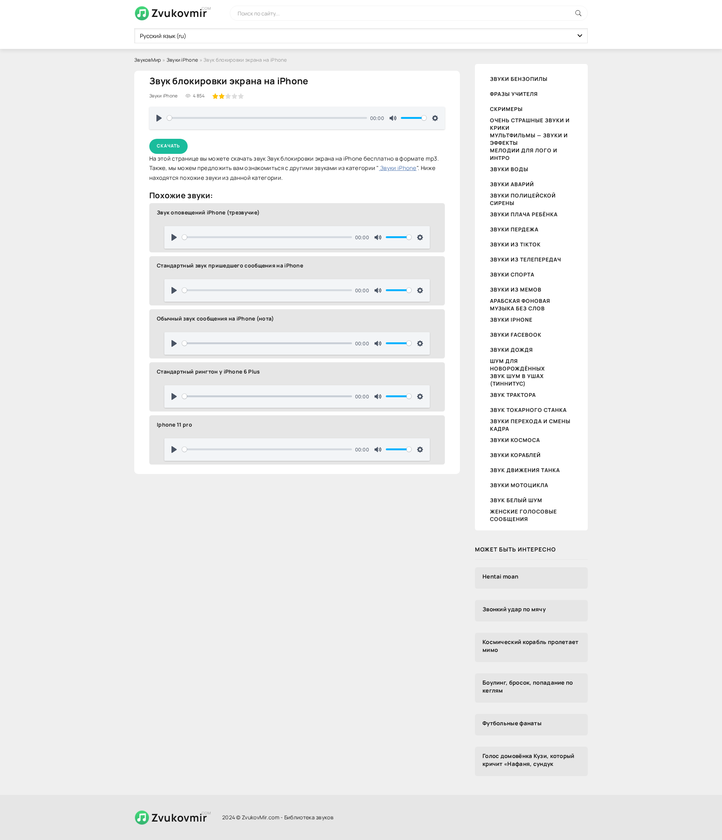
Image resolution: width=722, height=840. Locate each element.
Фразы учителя (514, 93)
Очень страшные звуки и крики (530, 124)
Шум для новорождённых (517, 364)
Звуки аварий (512, 184)
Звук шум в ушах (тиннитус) (517, 379)
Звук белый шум (516, 500)
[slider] (267, 118)
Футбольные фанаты (512, 723)
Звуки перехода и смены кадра (530, 425)
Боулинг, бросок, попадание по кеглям (527, 686)
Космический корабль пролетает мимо (530, 646)
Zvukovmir (179, 13)
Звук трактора (513, 394)
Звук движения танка (525, 470)
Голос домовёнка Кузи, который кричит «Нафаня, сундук (528, 760)
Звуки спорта (512, 274)
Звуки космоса (515, 440)
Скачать (168, 146)
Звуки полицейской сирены (523, 199)
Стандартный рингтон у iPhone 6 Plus (208, 371)
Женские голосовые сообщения (523, 515)
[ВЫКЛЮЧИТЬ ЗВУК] (393, 118)
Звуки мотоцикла (519, 485)
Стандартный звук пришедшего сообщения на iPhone (230, 265)
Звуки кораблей (515, 455)
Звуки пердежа (514, 229)
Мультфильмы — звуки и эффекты (529, 139)
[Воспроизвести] (159, 118)
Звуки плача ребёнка (524, 214)
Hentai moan (500, 576)
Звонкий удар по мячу (514, 609)
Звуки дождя (511, 349)
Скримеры (506, 108)
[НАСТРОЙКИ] (435, 118)
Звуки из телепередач (525, 259)
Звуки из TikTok (515, 244)
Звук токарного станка (528, 409)
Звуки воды (509, 169)
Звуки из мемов (516, 289)
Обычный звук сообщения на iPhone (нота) (215, 318)
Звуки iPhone (183, 59)
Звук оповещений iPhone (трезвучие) (208, 212)
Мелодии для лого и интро (523, 154)
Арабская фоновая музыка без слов (520, 304)
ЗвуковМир (147, 59)
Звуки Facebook (516, 334)
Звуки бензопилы (519, 78)
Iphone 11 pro (174, 424)
